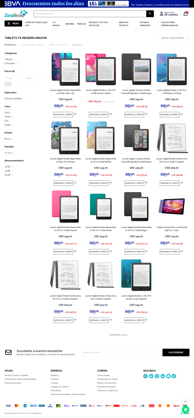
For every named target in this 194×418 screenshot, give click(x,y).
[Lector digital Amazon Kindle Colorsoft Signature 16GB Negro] (136, 69)
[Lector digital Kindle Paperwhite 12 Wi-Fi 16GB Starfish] (101, 138)
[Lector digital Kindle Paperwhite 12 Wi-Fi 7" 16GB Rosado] (65, 206)
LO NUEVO (56, 24)
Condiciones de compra (107, 379)
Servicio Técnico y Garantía (16, 375)
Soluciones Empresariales (169, 24)
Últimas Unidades (145, 24)
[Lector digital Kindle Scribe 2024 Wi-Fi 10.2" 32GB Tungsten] (171, 138)
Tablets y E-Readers (58, 45)
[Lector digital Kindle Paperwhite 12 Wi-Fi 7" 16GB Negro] (136, 206)
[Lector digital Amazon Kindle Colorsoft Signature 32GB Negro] (136, 138)
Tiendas (54, 383)
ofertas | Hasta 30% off (36, 24)
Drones (69, 24)
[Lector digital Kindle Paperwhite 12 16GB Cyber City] (65, 69)
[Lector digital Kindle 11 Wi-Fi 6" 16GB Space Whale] (171, 69)
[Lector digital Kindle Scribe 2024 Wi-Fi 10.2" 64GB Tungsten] (65, 275)
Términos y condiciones (107, 390)
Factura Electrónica (13, 383)
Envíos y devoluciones (106, 383)
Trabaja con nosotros (60, 387)
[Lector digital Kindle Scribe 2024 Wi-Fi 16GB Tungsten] (101, 275)
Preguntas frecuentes (106, 387)
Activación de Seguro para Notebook (20, 379)
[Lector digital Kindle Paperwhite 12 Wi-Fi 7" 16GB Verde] (101, 206)
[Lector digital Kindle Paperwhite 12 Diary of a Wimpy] (65, 138)
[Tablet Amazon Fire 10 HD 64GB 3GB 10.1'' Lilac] (171, 206)
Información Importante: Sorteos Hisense (68, 394)
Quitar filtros (77, 45)
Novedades (56, 390)
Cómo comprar (103, 375)
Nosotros (54, 375)
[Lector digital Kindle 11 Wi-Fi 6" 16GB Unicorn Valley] (101, 69)
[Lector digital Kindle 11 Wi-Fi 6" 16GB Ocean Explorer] (136, 275)
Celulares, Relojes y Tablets (31, 45)
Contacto (55, 379)
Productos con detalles (98, 24)
